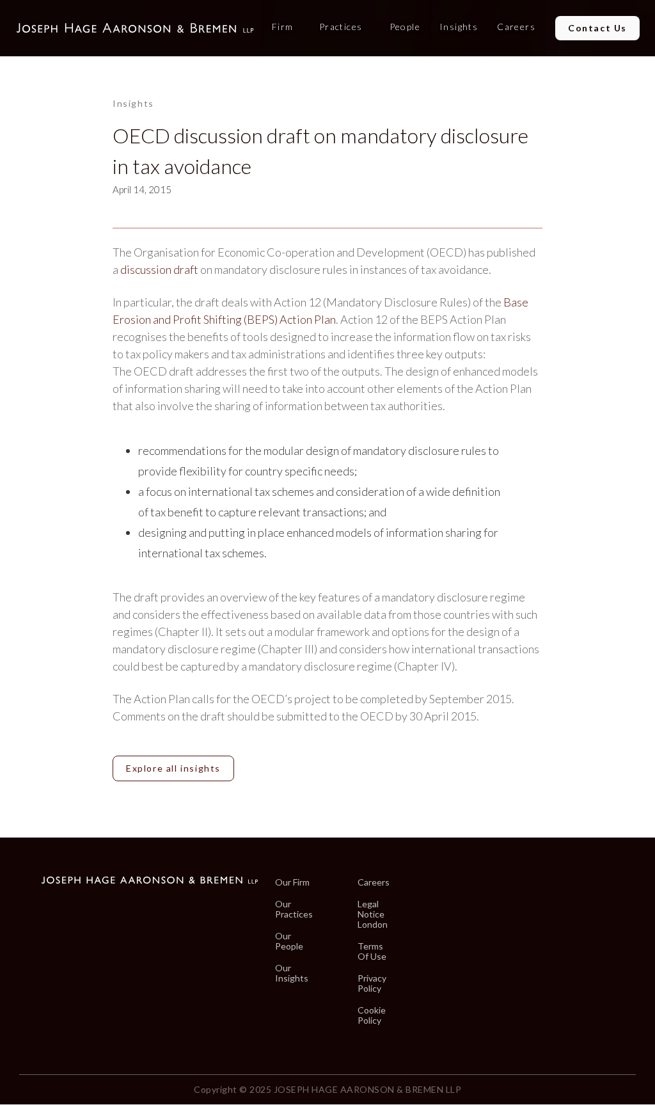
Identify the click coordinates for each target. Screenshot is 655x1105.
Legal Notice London (373, 914)
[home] (135, 28)
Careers (374, 882)
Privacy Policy (372, 983)
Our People (289, 941)
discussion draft (159, 269)
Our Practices (294, 909)
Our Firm (292, 882)
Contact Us (597, 27)
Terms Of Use (372, 951)
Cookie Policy (372, 1015)
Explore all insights (173, 768)
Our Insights (291, 973)
